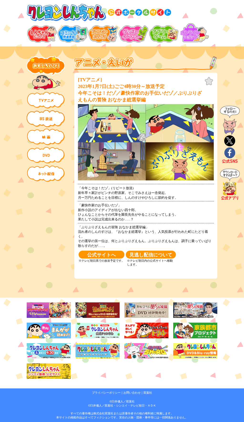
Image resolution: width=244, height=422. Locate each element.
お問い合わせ (132, 392)
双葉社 (147, 392)
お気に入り (209, 81)
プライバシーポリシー (106, 392)
